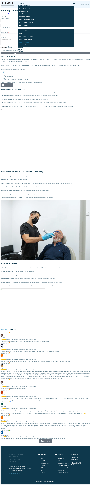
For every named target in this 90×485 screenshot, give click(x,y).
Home (2, 13)
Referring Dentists (24, 42)
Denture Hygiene (23, 25)
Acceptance (3, 49)
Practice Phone (4, 32)
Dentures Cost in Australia (26, 36)
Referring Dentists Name (6, 27)
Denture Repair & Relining (26, 22)
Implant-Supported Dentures (26, 19)
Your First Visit (23, 31)
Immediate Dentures (24, 16)
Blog (42, 470)
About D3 (21, 3)
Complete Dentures (24, 8)
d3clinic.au (19, 473)
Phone (2, 23)
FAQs (20, 33)
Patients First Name (5, 18)
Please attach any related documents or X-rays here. (13, 46)
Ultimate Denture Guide (63, 465)
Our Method (22, 45)
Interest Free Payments (25, 39)
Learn (20, 49)
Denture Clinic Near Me (63, 467)
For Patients (22, 28)
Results (20, 47)
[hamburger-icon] (74, 3)
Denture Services (24, 5)
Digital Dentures (23, 11)
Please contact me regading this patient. (11, 50)
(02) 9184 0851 (12, 473)
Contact (21, 51)
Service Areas (61, 470)
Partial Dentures (23, 14)
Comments (3, 37)
